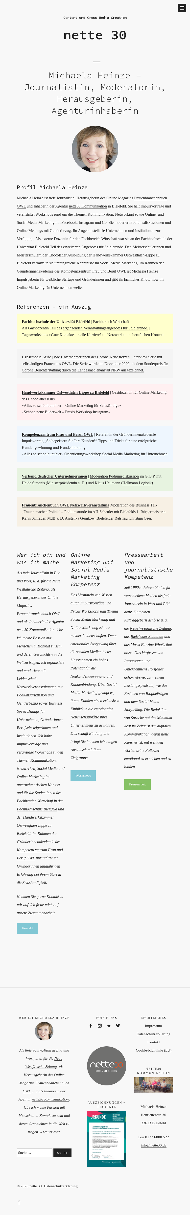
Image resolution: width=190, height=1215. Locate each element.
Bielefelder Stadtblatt (147, 636)
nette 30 (95, 34)
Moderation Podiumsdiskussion (114, 476)
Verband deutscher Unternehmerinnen (54, 476)
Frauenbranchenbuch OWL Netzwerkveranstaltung (65, 505)
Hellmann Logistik (137, 483)
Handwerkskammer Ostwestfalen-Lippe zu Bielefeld (65, 392)
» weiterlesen (50, 1132)
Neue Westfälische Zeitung (150, 628)
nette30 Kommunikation (88, 206)
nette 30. (36, 1186)
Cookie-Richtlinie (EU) (153, 1050)
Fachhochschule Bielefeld (37, 809)
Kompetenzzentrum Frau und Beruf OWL (57, 434)
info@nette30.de (153, 1145)
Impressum (153, 1026)
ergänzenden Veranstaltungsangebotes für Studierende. (105, 328)
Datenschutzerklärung (153, 1034)
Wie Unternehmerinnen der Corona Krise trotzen (92, 357)
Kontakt (153, 1042)
